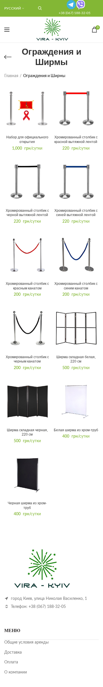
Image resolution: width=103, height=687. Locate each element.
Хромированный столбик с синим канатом (76, 286)
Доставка (13, 652)
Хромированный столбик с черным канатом (27, 359)
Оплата (11, 662)
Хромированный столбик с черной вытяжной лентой (27, 213)
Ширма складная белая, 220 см (76, 359)
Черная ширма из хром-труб (27, 505)
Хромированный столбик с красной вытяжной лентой (76, 139)
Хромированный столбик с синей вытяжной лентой (76, 213)
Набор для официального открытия (27, 139)
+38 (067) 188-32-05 (74, 13)
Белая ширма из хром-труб (76, 430)
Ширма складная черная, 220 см (27, 432)
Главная (11, 76)
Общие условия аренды (26, 642)
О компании (15, 672)
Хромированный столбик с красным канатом (27, 286)
